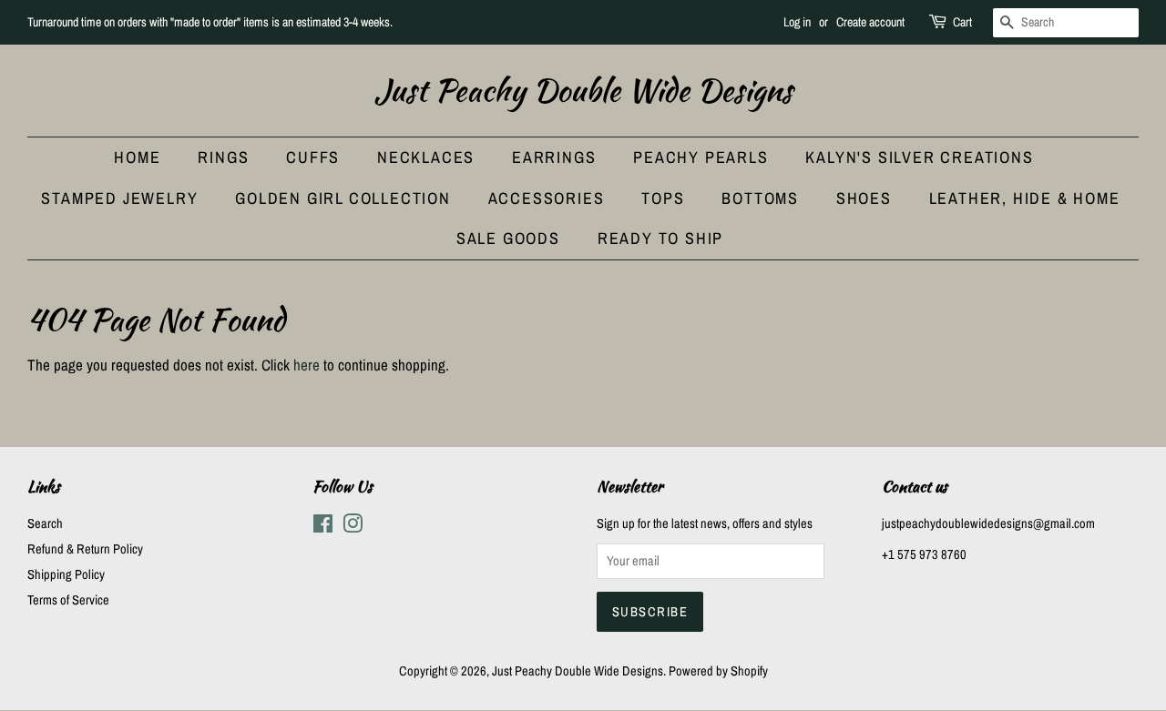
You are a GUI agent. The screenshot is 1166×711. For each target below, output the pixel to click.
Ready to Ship (660, 238)
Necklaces (426, 157)
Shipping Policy (66, 574)
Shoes (864, 198)
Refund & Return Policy (85, 549)
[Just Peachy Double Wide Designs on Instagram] (353, 527)
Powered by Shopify (718, 671)
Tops (662, 198)
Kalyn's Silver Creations (919, 157)
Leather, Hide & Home (1024, 198)
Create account (870, 22)
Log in (797, 22)
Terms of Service (68, 600)
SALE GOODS (508, 238)
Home (137, 157)
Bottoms (760, 198)
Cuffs (313, 157)
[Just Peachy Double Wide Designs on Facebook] (322, 527)
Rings (223, 157)
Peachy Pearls (700, 157)
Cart (962, 22)
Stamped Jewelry (119, 198)
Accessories (546, 198)
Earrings (554, 157)
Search (45, 523)
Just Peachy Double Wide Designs (583, 90)
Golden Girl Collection (343, 198)
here (306, 364)
